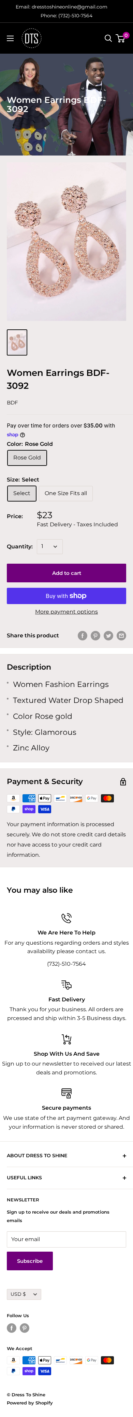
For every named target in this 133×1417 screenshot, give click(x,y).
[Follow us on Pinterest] (24, 1328)
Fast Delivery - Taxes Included (77, 524)
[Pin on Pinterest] (95, 636)
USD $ (18, 1294)
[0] (120, 38)
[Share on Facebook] (82, 636)
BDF (12, 402)
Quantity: (20, 546)
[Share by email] (121, 636)
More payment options (66, 611)
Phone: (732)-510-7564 (66, 16)
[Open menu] (10, 38)
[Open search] (108, 38)
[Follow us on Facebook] (11, 1328)
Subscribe (30, 1261)
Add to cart (66, 573)
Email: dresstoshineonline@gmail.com (61, 7)
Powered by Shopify (30, 1402)
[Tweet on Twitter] (108, 636)
